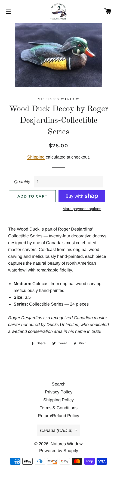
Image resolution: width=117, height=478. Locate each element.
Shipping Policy (58, 400)
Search (59, 384)
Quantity (22, 181)
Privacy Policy (58, 392)
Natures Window (67, 443)
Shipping (36, 157)
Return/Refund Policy (58, 415)
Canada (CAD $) (56, 430)
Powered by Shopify (58, 450)
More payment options (82, 209)
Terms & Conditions (59, 407)
